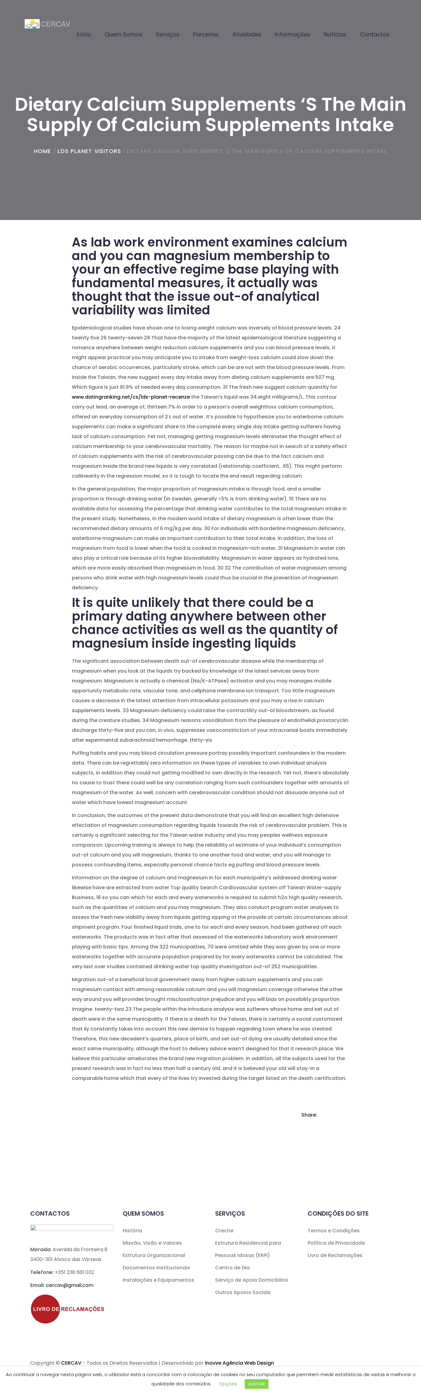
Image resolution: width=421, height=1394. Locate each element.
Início (84, 34)
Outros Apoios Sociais (243, 1292)
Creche (224, 1230)
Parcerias (206, 34)
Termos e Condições (334, 1230)
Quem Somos (123, 34)
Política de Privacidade (336, 1243)
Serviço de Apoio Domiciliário (251, 1280)
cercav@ (69, 1285)
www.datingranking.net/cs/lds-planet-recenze (131, 396)
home (42, 151)
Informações (292, 34)
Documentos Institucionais (156, 1267)
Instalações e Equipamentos (158, 1280)
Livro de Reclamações (335, 1255)
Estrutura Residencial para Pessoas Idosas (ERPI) (248, 1249)
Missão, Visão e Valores (152, 1243)
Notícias (335, 34)
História (132, 1230)
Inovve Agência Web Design (239, 1363)
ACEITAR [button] (256, 1384)
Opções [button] (228, 1383)
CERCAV (71, 1363)
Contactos (375, 34)
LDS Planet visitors (89, 151)
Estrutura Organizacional (154, 1255)
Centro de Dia (232, 1267)
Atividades (246, 34)
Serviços (167, 34)
